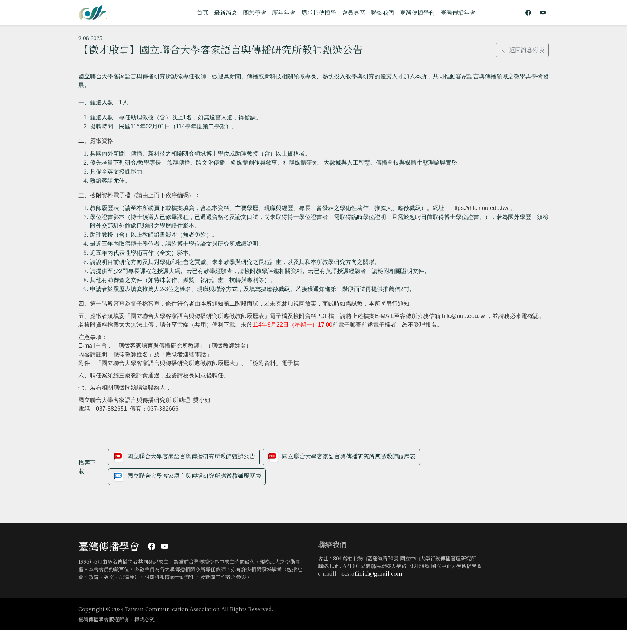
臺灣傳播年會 (457, 12)
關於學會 (254, 12)
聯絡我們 (382, 12)
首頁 (202, 12)
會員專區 (353, 12)
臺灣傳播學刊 (417, 12)
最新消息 (225, 12)
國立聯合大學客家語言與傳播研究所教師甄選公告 (191, 456)
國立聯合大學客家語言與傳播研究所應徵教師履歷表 (348, 456)
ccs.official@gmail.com (371, 573)
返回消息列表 (526, 50)
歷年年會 (283, 12)
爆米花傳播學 (318, 12)
